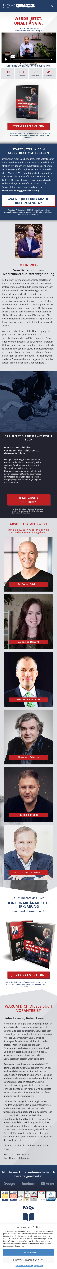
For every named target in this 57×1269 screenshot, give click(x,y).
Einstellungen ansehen (28, 1260)
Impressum (38, 1265)
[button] (28, 126)
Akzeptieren (28, 1252)
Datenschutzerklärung (24, 1265)
